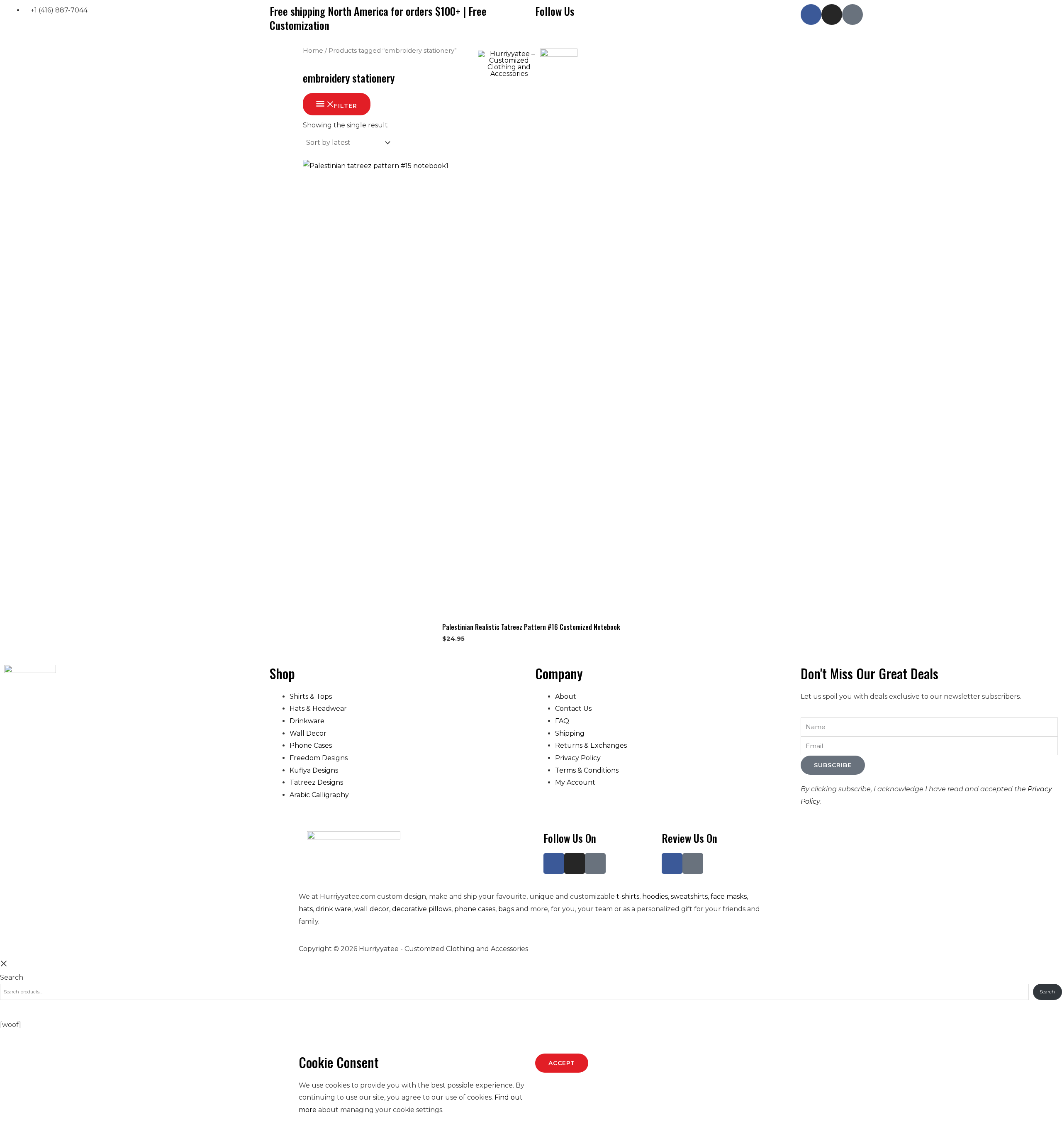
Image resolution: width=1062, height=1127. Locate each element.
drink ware (333, 909)
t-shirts (627, 896)
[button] (67, 64)
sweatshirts (689, 896)
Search (11, 977)
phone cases (474, 909)
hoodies (655, 896)
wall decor (371, 909)
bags (506, 909)
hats (306, 909)
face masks (729, 896)
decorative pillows (421, 909)
